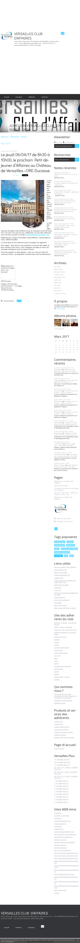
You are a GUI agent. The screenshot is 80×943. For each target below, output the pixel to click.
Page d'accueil (14, 136)
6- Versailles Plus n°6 (61, 794)
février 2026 (58, 269)
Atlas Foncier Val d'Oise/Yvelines (65, 608)
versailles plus (59, 542)
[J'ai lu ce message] (78, 940)
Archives (45, 97)
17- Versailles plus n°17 (62, 765)
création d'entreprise (62, 552)
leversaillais (58, 603)
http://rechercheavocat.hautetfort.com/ (66, 882)
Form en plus (58, 650)
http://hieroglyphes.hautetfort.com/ (66, 858)
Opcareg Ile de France (61, 648)
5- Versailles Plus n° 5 (61, 791)
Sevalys (56, 642)
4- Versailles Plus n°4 (61, 789)
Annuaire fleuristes (60, 848)
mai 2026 (57, 266)
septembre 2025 (60, 277)
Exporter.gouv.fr (59, 597)
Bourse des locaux (60, 605)
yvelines (70, 542)
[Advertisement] (40, 13)
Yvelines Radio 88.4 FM (62, 575)
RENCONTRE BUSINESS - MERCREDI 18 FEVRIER (66, 193)
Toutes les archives (60, 293)
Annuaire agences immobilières (64, 842)
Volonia (56, 671)
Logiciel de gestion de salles (63, 732)
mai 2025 (57, 288)
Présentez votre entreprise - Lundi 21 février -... (66, 391)
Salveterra (57, 588)
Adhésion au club (59, 703)
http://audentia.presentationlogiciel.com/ (66, 862)
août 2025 (57, 280)
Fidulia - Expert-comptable (63, 627)
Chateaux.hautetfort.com (62, 821)
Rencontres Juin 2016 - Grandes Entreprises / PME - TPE (66, 493)
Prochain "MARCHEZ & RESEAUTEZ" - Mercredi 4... (66, 184)
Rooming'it (57, 818)
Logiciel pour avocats (61, 729)
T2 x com (57, 656)
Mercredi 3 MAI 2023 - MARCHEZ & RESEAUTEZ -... (66, 381)
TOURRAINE (58, 444)
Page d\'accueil (59, 748)
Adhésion (31, 97)
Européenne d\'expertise (62, 666)
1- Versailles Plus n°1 (61, 781)
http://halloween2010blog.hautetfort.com (66, 887)
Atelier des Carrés (60, 637)
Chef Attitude (58, 669)
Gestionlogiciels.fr (60, 824)
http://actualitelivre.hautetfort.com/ (66, 853)
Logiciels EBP (58, 724)
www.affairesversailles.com (63, 837)
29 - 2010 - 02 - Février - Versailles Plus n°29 (66, 768)
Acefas (56, 645)
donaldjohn (57, 370)
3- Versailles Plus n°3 (61, 786)
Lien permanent (8, 301)
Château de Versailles (61, 585)
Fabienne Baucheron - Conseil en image (65, 633)
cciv (66, 556)
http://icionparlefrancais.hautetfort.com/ (66, 871)
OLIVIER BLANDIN (60, 454)
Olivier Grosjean (59, 465)
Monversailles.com (60, 570)
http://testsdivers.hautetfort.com (65, 834)
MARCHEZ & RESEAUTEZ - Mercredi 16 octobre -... (66, 370)
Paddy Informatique (61, 653)
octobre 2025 (58, 274)
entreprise (70, 545)
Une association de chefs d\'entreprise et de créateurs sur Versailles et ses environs (65, 696)
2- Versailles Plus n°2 (61, 783)
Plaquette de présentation (63, 700)
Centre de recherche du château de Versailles (66, 594)
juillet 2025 (58, 282)
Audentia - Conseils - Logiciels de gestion (65, 623)
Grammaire (58, 826)
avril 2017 (24, 136)
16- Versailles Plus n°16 (62, 762)
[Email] (62, 33)
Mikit (55, 658)
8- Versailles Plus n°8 (61, 799)
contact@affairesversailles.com (37, 235)
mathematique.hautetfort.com (64, 832)
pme (71, 556)
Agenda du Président (61, 485)
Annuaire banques (60, 845)
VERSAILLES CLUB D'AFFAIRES (28, 35)
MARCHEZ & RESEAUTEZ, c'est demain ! (66, 175)
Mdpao (56, 674)
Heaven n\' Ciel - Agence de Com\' (65, 630)
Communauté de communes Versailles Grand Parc (65, 581)
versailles (58, 556)
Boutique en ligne (60, 735)
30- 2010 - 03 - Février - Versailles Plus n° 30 (65, 777)
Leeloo (56, 663)
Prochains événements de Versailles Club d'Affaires (66, 489)
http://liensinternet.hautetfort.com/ (66, 856)
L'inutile (56, 893)
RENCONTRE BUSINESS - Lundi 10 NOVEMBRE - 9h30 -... (65, 235)
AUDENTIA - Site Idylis (61, 816)
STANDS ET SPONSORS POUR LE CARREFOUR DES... (65, 423)
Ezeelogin (57, 380)
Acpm (56, 661)
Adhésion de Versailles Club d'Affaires (63, 498)
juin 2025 (57, 285)
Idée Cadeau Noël (60, 890)
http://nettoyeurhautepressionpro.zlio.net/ (66, 866)
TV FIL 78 (57, 590)
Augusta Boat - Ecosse (61, 677)
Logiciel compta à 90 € (61, 727)
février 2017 (4, 136)
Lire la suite (61, 308)
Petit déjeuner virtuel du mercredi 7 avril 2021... (66, 455)
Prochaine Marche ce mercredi (64, 218)
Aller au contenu (6, 29)
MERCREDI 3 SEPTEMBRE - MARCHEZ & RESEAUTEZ (65, 253)
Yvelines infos (58, 578)
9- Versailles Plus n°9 (61, 802)
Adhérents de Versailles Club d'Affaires (63, 482)
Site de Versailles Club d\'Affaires (65, 567)
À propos (19, 97)
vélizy (57, 549)
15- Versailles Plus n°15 (62, 759)
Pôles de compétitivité (61, 600)
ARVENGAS (58, 391)
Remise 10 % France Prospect (64, 737)
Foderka (57, 680)
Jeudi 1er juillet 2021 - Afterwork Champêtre (64, 445)
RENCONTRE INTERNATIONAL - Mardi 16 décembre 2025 (65, 202)
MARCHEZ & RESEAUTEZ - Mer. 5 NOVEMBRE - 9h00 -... (65, 244)
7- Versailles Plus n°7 (61, 797)
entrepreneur (59, 545)
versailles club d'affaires (69, 549)
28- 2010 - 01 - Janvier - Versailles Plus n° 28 (65, 773)
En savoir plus (10, 941)
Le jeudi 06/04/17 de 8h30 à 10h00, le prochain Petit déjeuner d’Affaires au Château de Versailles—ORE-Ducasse (26, 162)
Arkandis (57, 640)
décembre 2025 (59, 272)
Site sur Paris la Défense (62, 850)
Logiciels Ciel (58, 721)
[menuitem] (6, 97)
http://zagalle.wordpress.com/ (64, 874)
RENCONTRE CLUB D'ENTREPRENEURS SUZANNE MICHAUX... (65, 210)
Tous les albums (59, 329)
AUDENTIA (57, 813)
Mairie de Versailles (60, 572)
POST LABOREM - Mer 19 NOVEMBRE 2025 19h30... (64, 226)
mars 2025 (57, 290)
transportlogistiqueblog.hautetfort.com (66, 878)
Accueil (6, 97)
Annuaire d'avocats (60, 840)
